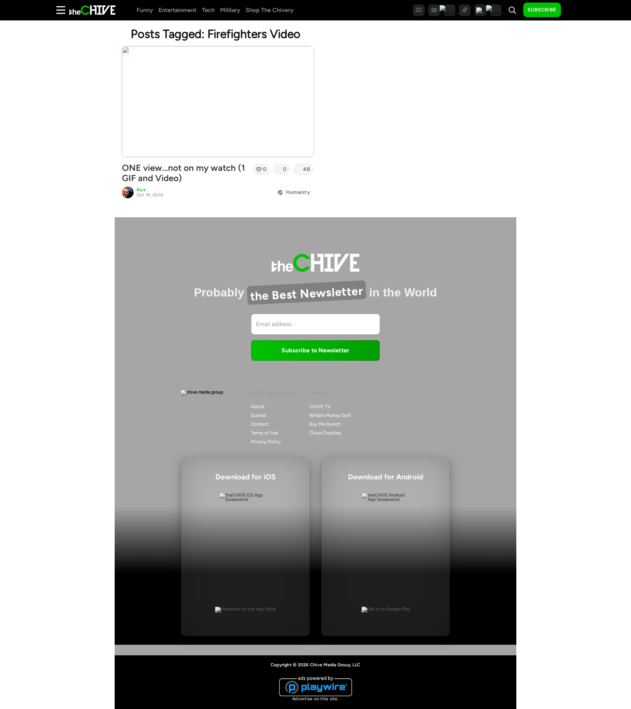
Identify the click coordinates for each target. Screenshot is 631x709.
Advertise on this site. (315, 698)
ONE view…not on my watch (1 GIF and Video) (183, 173)
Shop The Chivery (270, 10)
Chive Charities (325, 433)
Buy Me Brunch (325, 424)
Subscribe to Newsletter (315, 350)
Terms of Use (264, 433)
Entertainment (177, 10)
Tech (208, 10)
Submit (258, 415)
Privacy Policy (266, 441)
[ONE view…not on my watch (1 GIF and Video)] (218, 101)
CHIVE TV (320, 406)
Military (230, 10)
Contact (259, 424)
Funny (145, 10)
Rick (141, 189)
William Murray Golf (330, 415)
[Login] (573, 10)
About (257, 406)
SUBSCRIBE (542, 9)
